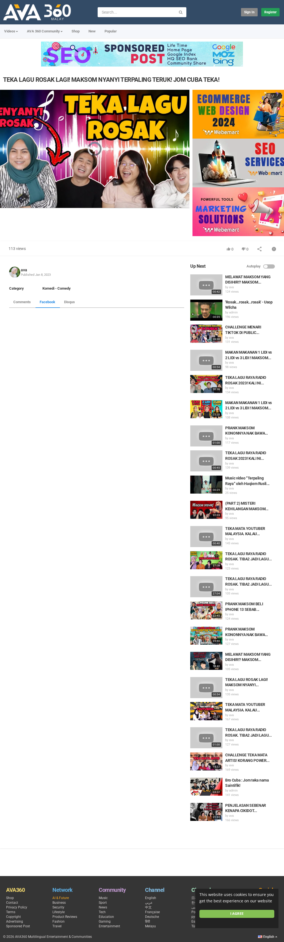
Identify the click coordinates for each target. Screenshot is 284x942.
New (92, 31)
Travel (57, 926)
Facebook (47, 302)
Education (106, 917)
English (150, 898)
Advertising (14, 921)
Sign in (249, 12)
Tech (102, 912)
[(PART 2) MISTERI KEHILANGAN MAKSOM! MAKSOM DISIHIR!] (206, 510)
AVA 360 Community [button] (43, 31)
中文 (148, 907)
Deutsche (152, 917)
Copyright (13, 917)
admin (233, 312)
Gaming (105, 921)
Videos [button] (9, 31)
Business (59, 903)
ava (24, 270)
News (103, 907)
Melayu (150, 926)
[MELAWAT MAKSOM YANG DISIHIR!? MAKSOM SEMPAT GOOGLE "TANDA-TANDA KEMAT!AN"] (206, 284)
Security (58, 907)
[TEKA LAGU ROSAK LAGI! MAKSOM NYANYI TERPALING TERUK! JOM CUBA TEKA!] (206, 687)
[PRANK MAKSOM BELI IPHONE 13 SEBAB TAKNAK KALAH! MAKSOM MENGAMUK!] (206, 610)
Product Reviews (64, 917)
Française (152, 912)
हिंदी (147, 921)
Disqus (69, 302)
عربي (149, 903)
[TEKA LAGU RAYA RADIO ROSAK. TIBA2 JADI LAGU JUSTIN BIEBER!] (206, 560)
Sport (103, 903)
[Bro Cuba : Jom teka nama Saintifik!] (206, 787)
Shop (76, 31)
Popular (111, 31)
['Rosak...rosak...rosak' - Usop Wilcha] (206, 310)
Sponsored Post (18, 926)
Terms (10, 912)
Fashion (58, 921)
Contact (12, 903)
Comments (22, 302)
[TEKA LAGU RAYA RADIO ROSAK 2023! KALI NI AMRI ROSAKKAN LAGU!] (206, 384)
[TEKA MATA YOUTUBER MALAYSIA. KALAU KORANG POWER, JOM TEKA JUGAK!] (206, 536)
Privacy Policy (16, 907)
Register (270, 12)
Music (103, 898)
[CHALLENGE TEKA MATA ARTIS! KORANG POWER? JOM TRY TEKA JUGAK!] (206, 761)
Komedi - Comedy (56, 288)
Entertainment (109, 926)
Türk (194, 926)
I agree (237, 913)
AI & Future (60, 898)
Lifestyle (58, 912)
